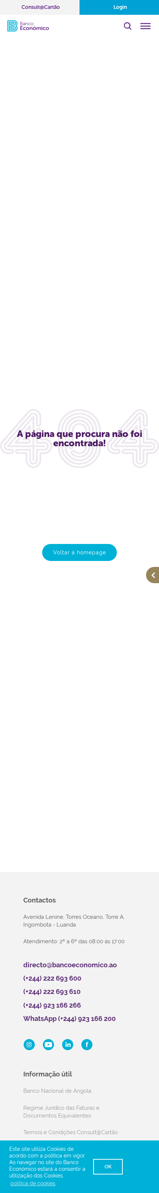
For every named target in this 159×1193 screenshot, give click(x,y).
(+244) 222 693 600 (52, 978)
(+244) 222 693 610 (52, 991)
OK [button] (108, 1166)
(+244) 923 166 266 (52, 1005)
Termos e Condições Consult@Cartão (70, 1132)
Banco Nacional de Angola (57, 1091)
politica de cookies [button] (32, 1183)
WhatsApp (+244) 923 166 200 (69, 1018)
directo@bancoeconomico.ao (70, 965)
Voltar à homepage (79, 552)
